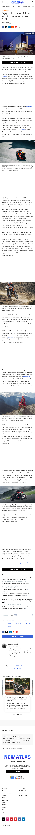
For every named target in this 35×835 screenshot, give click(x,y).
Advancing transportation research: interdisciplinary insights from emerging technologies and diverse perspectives (17, 578)
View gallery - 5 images (17, 63)
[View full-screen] (33, 33)
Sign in (5, 736)
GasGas (10, 337)
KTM (20, 620)
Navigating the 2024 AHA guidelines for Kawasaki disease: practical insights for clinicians (15, 584)
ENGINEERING (10, 6)
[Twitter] (6, 27)
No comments (19, 636)
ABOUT (4, 790)
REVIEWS (4, 798)
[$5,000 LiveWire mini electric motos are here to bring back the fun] (17, 686)
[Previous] (4, 695)
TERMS (4, 802)
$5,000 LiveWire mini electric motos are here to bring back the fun (17, 699)
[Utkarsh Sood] (4, 645)
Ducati (28, 623)
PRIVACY (4, 805)
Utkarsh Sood (13, 644)
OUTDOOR (18, 6)
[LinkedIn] (9, 27)
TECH (3, 6)
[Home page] (17, 2)
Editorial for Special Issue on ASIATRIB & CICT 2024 (14, 589)
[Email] (19, 27)
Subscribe (17, 772)
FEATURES (4, 795)
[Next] (31, 695)
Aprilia (9, 626)
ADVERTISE (5, 800)
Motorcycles (5, 10)
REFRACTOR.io (23, 795)
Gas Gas (9, 623)
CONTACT (4, 807)
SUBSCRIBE (5, 788)
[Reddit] (12, 27)
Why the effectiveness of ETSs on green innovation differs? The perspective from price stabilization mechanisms (17, 607)
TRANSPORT (26, 6)
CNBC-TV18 (11, 563)
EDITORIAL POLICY (7, 793)
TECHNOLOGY (23, 790)
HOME (3, 786)
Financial (18, 623)
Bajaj (26, 620)
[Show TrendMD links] (32, 615)
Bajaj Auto (5, 76)
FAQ (3, 812)
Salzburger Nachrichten (22, 563)
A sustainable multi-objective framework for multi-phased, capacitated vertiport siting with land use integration (15, 594)
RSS (3, 809)
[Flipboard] (16, 27)
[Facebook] (3, 27)
